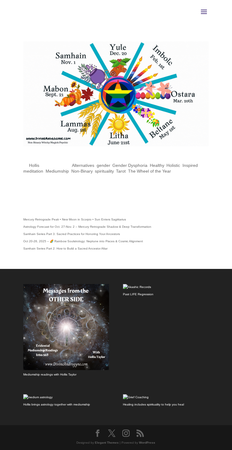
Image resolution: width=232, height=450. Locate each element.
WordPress (147, 442)
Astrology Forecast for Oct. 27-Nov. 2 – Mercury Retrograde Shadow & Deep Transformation (87, 226)
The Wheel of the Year (149, 171)
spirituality (104, 171)
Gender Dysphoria (129, 165)
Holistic (173, 165)
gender (103, 165)
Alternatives (83, 165)
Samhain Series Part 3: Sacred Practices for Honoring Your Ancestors (71, 234)
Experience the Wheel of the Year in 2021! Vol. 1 (103, 157)
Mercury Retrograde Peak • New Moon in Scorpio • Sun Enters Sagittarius (74, 219)
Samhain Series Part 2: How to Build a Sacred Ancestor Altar (65, 248)
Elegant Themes (107, 442)
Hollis (34, 165)
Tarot (121, 171)
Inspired (190, 165)
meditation (33, 171)
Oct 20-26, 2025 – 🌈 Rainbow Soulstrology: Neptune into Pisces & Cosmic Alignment (83, 241)
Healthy (157, 165)
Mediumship (57, 171)
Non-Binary (81, 171)
